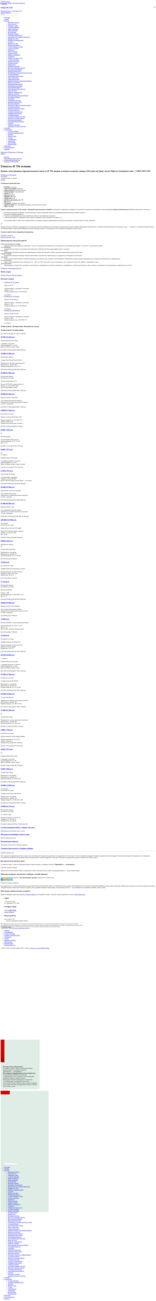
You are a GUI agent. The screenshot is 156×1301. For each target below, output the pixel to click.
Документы (11, 141)
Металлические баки (14, 71)
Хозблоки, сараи (13, 25)
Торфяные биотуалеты (15, 113)
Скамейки (11, 56)
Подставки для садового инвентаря (19, 37)
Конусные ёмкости (14, 103)
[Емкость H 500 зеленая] (12, 310)
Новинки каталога (13, 22)
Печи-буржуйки (13, 30)
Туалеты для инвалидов (15, 112)
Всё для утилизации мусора (16, 68)
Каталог (6, 21)
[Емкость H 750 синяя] (11, 282)
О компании (8, 129)
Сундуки (10, 42)
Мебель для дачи (13, 43)
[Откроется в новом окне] (80, 894)
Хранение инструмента (15, 35)
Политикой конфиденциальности (20, 928)
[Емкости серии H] (3, 275)
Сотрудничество (9, 147)
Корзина (6, 149)
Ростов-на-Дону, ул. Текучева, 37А (11, 11)
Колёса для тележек (14, 82)
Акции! (6, 19)
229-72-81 (12, 910)
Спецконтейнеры (13, 74)
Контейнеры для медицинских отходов (20, 73)
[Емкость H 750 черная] (11, 296)
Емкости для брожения (15, 92)
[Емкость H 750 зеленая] (8, 175)
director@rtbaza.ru (31, 894)
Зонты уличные (13, 51)
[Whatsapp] (154, 7)
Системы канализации (15, 120)
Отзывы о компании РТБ (15, 133)
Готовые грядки (13, 63)
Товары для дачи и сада (15, 58)
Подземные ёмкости (14, 97)
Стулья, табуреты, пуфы (15, 47)
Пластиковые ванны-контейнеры (18, 95)
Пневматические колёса (15, 84)
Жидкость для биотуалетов (16, 118)
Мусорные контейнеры (15, 69)
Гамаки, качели (12, 53)
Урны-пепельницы (14, 79)
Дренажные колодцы (14, 100)
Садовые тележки (13, 60)
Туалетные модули (13, 110)
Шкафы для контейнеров (15, 40)
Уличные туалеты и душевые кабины (19, 105)
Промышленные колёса (15, 86)
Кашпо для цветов (13, 61)
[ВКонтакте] (2, 879)
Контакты (7, 146)
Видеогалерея (12, 144)
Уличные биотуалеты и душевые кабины (17, 848)
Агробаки (11, 99)
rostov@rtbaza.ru (6, 12)
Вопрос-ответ (12, 136)
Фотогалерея (12, 142)
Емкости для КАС (13, 94)
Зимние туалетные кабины (16, 108)
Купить (3, 180)
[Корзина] (4, 152)
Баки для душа (12, 90)
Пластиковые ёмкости (14, 87)
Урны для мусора (13, 77)
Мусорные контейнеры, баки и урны (15, 834)
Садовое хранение (13, 27)
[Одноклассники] (4, 879)
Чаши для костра (13, 29)
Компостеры (12, 64)
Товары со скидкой (17, 125)
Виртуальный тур (9, 945)
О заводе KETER (13, 131)
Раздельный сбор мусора (15, 76)
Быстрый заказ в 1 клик (8, 237)
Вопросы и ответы (10, 940)
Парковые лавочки (14, 66)
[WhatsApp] (7, 879)
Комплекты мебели (14, 45)
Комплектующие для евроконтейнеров (20, 81)
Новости (10, 134)
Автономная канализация (16, 121)
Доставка (7, 17)
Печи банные (12, 32)
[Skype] (9, 879)
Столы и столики (13, 48)
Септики (10, 123)
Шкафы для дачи (13, 38)
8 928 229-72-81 (7, 7)
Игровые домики (13, 34)
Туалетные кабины (14, 107)
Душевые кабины (13, 115)
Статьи (10, 138)
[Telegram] (12, 879)
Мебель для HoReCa (14, 55)
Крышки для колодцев (15, 102)
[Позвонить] (12, 152)
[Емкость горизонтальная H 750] (11, 268)
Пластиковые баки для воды (16, 89)
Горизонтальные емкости (12, 160)
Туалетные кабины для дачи (16, 116)
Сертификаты (12, 139)
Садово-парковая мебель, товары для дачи (18, 827)
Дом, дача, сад (12, 24)
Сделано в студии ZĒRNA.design (39, 948)
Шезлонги (11, 50)
